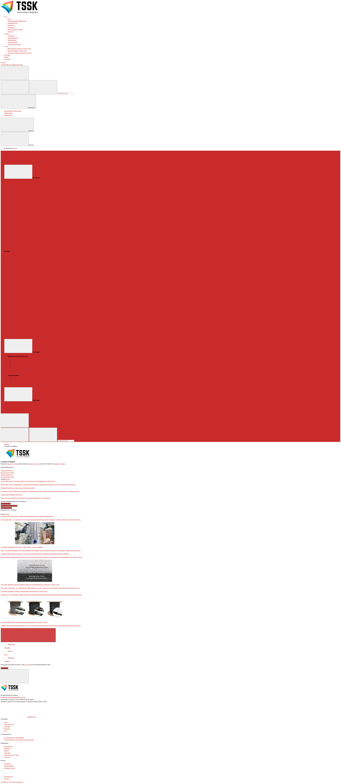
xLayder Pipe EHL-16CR (14, 270)
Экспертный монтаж (7, 470)
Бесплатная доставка (7, 473)
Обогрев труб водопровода (12, 291)
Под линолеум (12, 192)
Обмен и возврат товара (15, 29)
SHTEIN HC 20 (12, 306)
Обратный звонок (18, 65)
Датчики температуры (15, 236)
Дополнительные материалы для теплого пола (18, 238)
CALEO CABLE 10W (13, 287)
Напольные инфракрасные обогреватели (23, 360)
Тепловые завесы (13, 371)
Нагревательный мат (14, 200)
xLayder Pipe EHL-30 (14, 272)
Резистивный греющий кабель (30, 291)
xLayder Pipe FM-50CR (14, 278)
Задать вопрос (5, 503)
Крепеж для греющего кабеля (69, 335)
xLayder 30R (11, 312)
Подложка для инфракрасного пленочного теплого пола (24, 247)
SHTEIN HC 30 (12, 310)
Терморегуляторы (13, 198)
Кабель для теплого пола (15, 202)
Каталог (6, 34)
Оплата (6, 57)
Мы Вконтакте (31, 717)
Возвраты (7, 748)
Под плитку (11, 187)
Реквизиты (11, 27)
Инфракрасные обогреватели (17, 354)
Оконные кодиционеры (14, 407)
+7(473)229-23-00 (6, 512)
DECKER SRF (11, 318)
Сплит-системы (12, 411)
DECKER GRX (11, 316)
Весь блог (7, 479)
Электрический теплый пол (12, 183)
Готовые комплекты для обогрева (14, 263)
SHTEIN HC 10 (11, 301)
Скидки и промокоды (7, 475)
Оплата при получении (7, 477)
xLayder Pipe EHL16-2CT (15, 276)
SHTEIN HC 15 (11, 304)
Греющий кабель (13, 38)
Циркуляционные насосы (15, 223)
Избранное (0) (8, 113)
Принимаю (4, 668)
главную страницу (59, 464)
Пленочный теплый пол (15, 204)
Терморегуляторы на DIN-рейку (17, 234)
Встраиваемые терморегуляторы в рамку (20, 230)
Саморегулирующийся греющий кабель (16, 314)
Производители (12, 23)
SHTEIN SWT (11, 331)
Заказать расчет (6, 508)
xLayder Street (12, 280)
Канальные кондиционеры (15, 402)
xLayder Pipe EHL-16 (13, 267)
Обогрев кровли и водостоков (27, 282)
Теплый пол (11, 36)
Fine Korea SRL (12, 327)
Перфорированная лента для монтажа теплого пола (23, 245)
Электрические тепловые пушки (21, 379)
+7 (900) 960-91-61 (6, 65)
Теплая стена (12, 185)
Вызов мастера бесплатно (9, 505)
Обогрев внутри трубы (11, 282)
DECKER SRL (11, 321)
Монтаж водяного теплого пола (17, 51)
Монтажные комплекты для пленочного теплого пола (24, 243)
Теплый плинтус (13, 42)
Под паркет (11, 194)
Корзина (30, 130)
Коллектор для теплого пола (16, 211)
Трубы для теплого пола (15, 219)
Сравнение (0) (8, 115)
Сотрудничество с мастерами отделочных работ (19, 740)
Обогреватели (12, 40)
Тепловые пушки (13, 373)
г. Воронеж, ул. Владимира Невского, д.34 (13, 697)
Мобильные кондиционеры (16, 404)
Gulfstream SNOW (13, 297)
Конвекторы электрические (16, 369)
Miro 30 (10, 299)
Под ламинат (12, 189)
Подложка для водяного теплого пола (19, 217)
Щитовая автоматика (14, 44)
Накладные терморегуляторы (17, 232)
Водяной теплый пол (10, 209)
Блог (5, 731)
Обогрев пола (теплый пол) (44, 282)
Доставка (7, 55)
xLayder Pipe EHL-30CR (14, 274)
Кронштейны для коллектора (16, 215)
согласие (27, 665)
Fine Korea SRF (12, 325)
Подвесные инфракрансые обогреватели (23, 362)
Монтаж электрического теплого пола (19, 48)
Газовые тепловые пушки (19, 377)
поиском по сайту (34, 464)
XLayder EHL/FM (12, 333)
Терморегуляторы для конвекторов (18, 382)
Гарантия (10, 31)
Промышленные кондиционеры (17, 409)
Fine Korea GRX (12, 323)
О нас (9, 19)
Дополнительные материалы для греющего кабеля (45, 335)
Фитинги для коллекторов (15, 221)
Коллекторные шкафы (14, 213)
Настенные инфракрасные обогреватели (23, 358)
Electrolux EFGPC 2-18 (14, 265)
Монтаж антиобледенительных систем (19, 53)
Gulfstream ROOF (13, 295)
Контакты (7, 59)
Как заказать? (8, 746)
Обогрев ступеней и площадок (13, 284)
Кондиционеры (8, 386)
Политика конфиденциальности (17, 21)
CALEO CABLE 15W (13, 289)
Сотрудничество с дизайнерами (14, 737)
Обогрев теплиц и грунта (30, 284)
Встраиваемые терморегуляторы (18, 228)
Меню (32, 163)
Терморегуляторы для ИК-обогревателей (23, 365)
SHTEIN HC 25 (12, 308)
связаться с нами (13, 464)
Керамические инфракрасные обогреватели (24, 367)
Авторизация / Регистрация (12, 111)
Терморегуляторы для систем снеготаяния (17, 335)
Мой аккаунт (31, 107)
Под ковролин (12, 196)
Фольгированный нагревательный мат (19, 206)
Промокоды (11, 25)
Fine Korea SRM (12, 329)
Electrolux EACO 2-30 (14, 293)
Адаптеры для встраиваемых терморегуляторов (22, 241)
